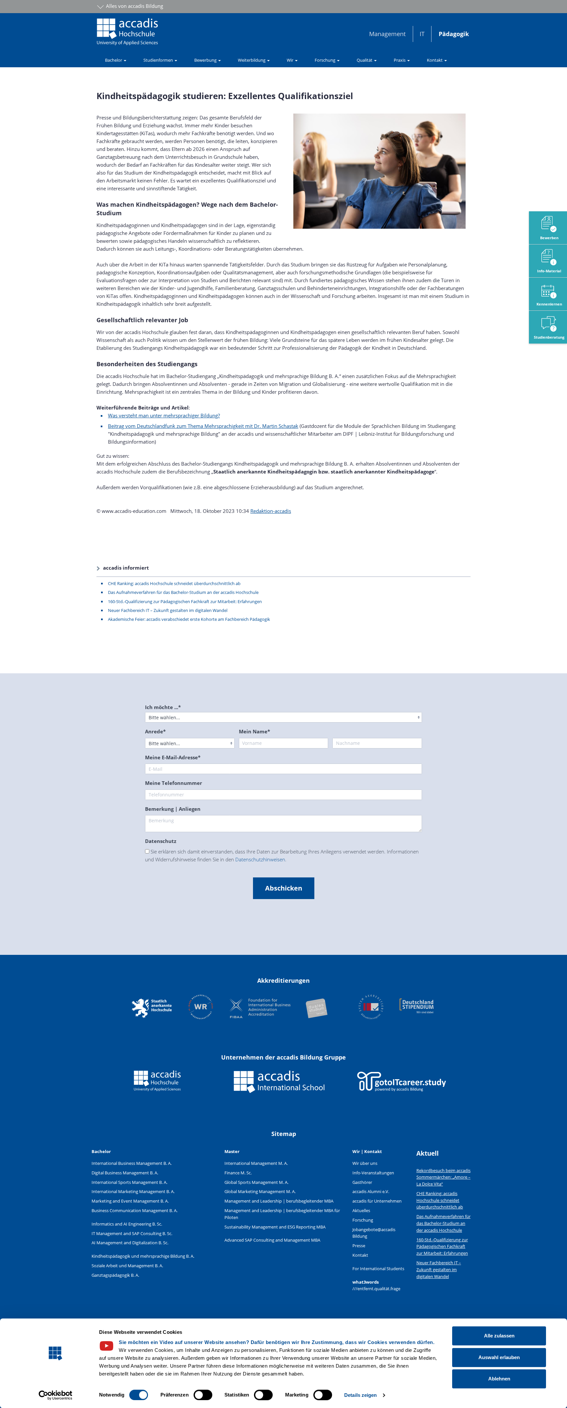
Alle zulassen (499, 1335)
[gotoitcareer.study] (402, 1086)
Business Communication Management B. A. (135, 1210)
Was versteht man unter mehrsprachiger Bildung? (164, 415)
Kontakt (360, 1255)
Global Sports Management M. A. (256, 1182)
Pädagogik (454, 34)
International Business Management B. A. (132, 1163)
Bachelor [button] (114, 60)
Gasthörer (362, 1182)
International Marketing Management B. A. (133, 1191)
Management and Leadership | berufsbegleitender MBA (278, 1201)
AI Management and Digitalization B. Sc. (130, 1243)
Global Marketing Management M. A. (260, 1191)
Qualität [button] (365, 60)
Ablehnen (499, 1378)
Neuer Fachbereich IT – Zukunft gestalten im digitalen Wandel (167, 610)
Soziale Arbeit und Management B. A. (127, 1266)
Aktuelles (361, 1210)
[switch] (203, 1395)
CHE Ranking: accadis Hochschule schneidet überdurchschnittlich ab (174, 583)
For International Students (378, 1268)
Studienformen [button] (158, 60)
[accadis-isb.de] (279, 1086)
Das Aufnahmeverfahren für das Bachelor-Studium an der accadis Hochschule (183, 592)
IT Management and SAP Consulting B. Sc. (132, 1233)
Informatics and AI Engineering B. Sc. (127, 1224)
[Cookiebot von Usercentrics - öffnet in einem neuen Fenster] (55, 1395)
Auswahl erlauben (499, 1357)
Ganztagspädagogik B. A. (115, 1275)
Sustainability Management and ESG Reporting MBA (275, 1227)
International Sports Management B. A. (129, 1182)
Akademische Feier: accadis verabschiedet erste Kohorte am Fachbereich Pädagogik (189, 619)
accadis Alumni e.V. (370, 1191)
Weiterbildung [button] (252, 60)
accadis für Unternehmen (377, 1201)
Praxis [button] (400, 60)
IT (422, 34)
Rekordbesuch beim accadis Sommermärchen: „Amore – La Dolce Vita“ (443, 1177)
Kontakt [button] (435, 60)
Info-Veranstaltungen (373, 1173)
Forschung (362, 1220)
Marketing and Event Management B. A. (130, 1201)
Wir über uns (364, 1163)
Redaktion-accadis (270, 511)
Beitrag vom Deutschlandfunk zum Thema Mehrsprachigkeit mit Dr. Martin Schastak (203, 426)
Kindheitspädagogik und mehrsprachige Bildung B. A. (143, 1256)
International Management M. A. (256, 1163)
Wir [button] (290, 60)
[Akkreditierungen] (283, 1008)
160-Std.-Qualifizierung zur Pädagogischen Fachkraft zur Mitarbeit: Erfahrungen (185, 601)
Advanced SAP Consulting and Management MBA (272, 1240)
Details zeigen (360, 1395)
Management (387, 34)
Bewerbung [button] (206, 60)
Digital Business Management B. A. (125, 1173)
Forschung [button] (325, 60)
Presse (358, 1246)
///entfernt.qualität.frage (376, 1289)
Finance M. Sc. (238, 1173)
